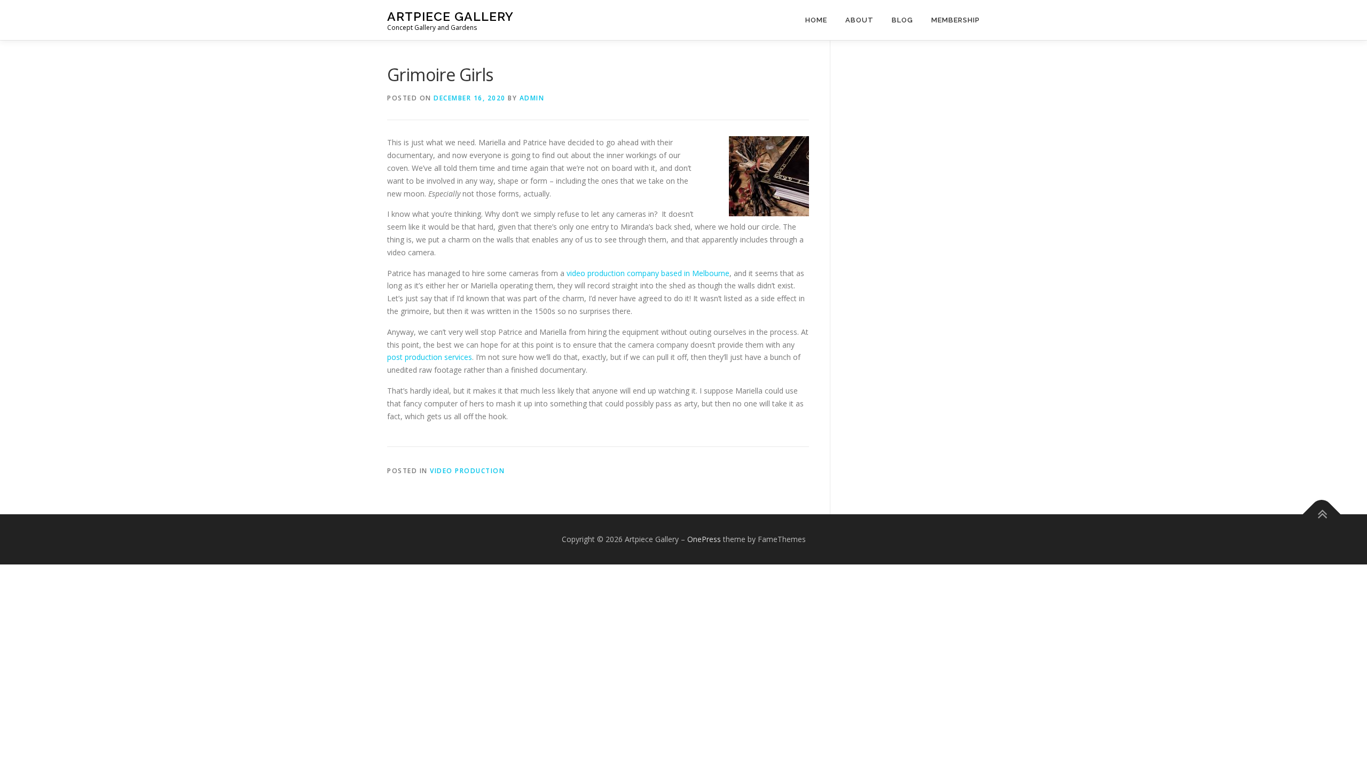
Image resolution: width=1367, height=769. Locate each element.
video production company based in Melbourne (648, 273)
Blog (902, 20)
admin (532, 98)
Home (816, 20)
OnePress (704, 539)
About (859, 20)
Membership (955, 20)
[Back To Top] (1322, 514)
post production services (429, 357)
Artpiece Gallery (450, 16)
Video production (467, 470)
